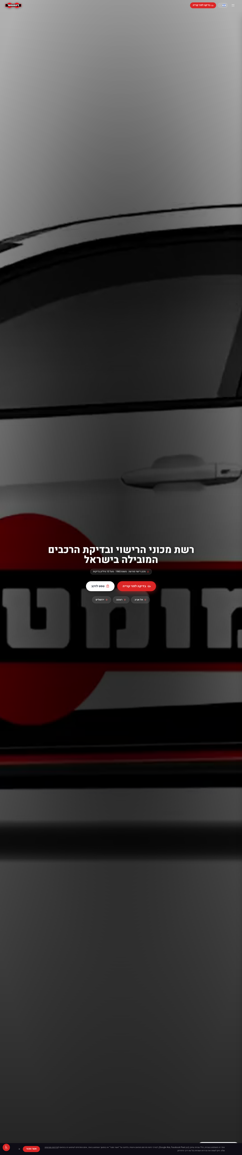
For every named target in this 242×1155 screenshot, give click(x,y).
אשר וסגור (31, 1149)
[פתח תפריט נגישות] (6, 1147)
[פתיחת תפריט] (233, 5)
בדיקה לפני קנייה (201, 5)
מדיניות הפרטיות (51, 1147)
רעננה (119, 599)
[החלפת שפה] (222, 5)
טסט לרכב (97, 586)
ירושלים (100, 599)
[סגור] (19, 1149)
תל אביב (139, 599)
